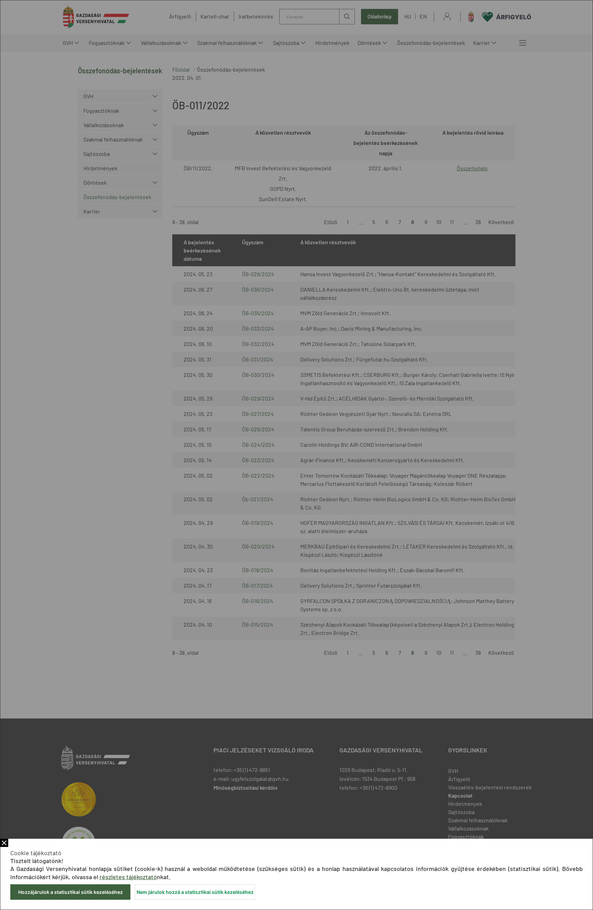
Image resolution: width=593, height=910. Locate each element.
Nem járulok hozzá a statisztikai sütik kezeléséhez (195, 892)
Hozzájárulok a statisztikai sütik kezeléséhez (70, 892)
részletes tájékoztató (128, 877)
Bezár (4, 843)
